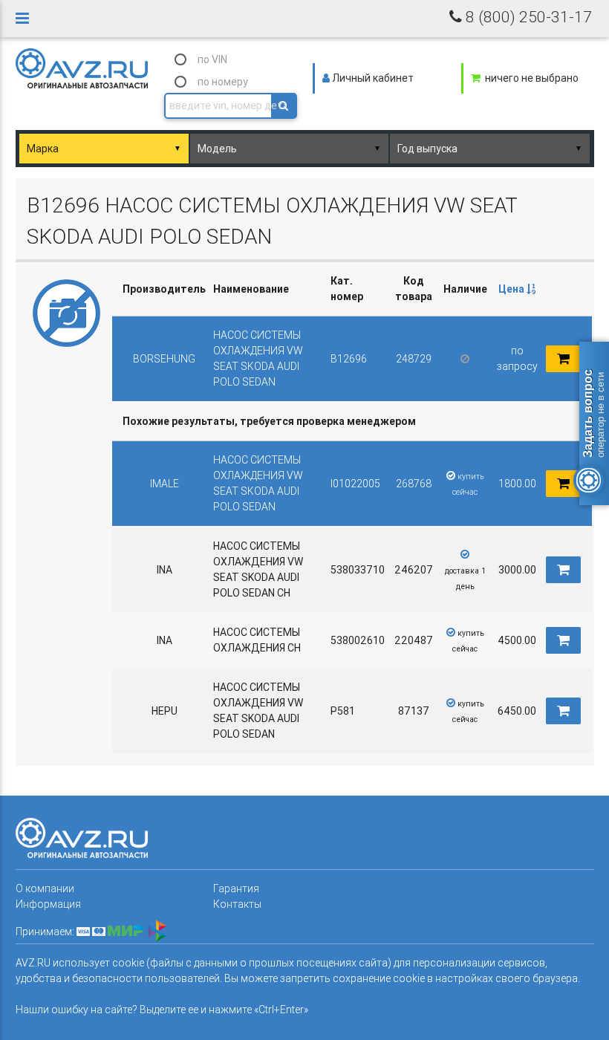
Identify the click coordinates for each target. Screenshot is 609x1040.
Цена (512, 289)
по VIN (212, 59)
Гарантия (236, 888)
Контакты (237, 904)
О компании (45, 888)
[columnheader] (517, 289)
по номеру (223, 81)
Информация (48, 904)
